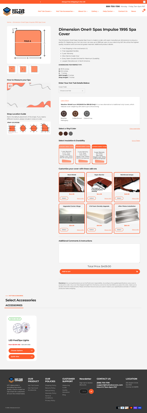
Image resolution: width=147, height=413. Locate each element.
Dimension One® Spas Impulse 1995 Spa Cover (29, 22)
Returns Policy (50, 388)
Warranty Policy (50, 393)
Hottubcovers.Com (15, 407)
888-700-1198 (113, 6)
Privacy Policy (50, 400)
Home (9, 22)
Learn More (65, 100)
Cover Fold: (63, 87)
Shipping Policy (50, 385)
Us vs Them (136, 141)
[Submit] (91, 391)
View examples (135, 128)
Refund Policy (50, 390)
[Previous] (41, 2)
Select (64, 198)
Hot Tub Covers (33, 385)
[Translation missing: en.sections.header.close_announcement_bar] (144, 2)
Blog (64, 395)
